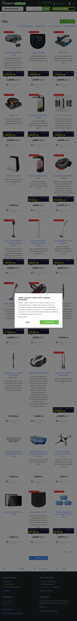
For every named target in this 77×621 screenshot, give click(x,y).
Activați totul (49, 322)
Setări (27, 322)
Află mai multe (22, 316)
